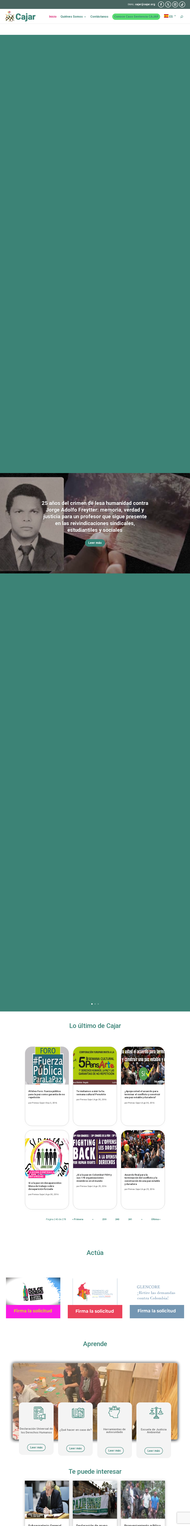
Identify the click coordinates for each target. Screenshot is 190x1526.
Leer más (95, 543)
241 (130, 1219)
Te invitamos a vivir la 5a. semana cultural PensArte (91, 1093)
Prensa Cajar (38, 1103)
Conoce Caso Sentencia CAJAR (136, 16)
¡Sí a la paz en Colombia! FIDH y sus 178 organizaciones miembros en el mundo (94, 1177)
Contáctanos (99, 16)
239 (104, 1219)
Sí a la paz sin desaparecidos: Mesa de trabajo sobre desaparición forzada (45, 1186)
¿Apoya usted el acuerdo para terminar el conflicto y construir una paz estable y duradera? (142, 1094)
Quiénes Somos (71, 16)
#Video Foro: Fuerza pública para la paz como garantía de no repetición (47, 1094)
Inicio (53, 16)
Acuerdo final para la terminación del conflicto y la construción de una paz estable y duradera (142, 1179)
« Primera (77, 1219)
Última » (155, 1219)
